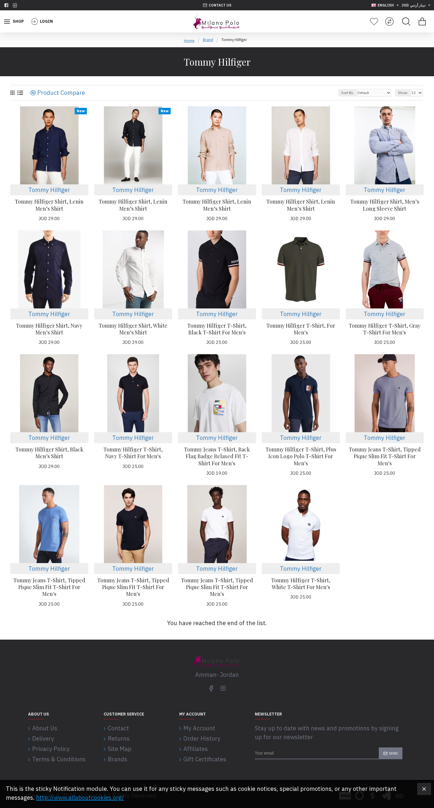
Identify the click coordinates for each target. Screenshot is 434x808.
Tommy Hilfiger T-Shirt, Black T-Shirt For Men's (217, 329)
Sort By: (347, 92)
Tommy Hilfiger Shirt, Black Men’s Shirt (49, 453)
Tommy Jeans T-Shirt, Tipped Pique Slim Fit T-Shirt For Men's (385, 456)
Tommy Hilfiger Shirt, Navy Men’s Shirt (49, 329)
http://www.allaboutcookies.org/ (80, 798)
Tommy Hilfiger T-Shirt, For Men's (300, 329)
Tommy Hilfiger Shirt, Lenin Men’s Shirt (49, 205)
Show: (403, 92)
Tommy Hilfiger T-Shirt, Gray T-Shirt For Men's (384, 329)
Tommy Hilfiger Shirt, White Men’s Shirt (133, 329)
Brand (208, 39)
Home (189, 40)
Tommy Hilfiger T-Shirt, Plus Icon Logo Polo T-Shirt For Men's (300, 456)
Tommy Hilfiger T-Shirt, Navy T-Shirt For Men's (133, 453)
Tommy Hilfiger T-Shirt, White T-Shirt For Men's (300, 584)
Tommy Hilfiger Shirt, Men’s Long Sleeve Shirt (384, 205)
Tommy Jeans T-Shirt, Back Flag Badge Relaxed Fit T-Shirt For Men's (217, 456)
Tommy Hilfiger (49, 190)
